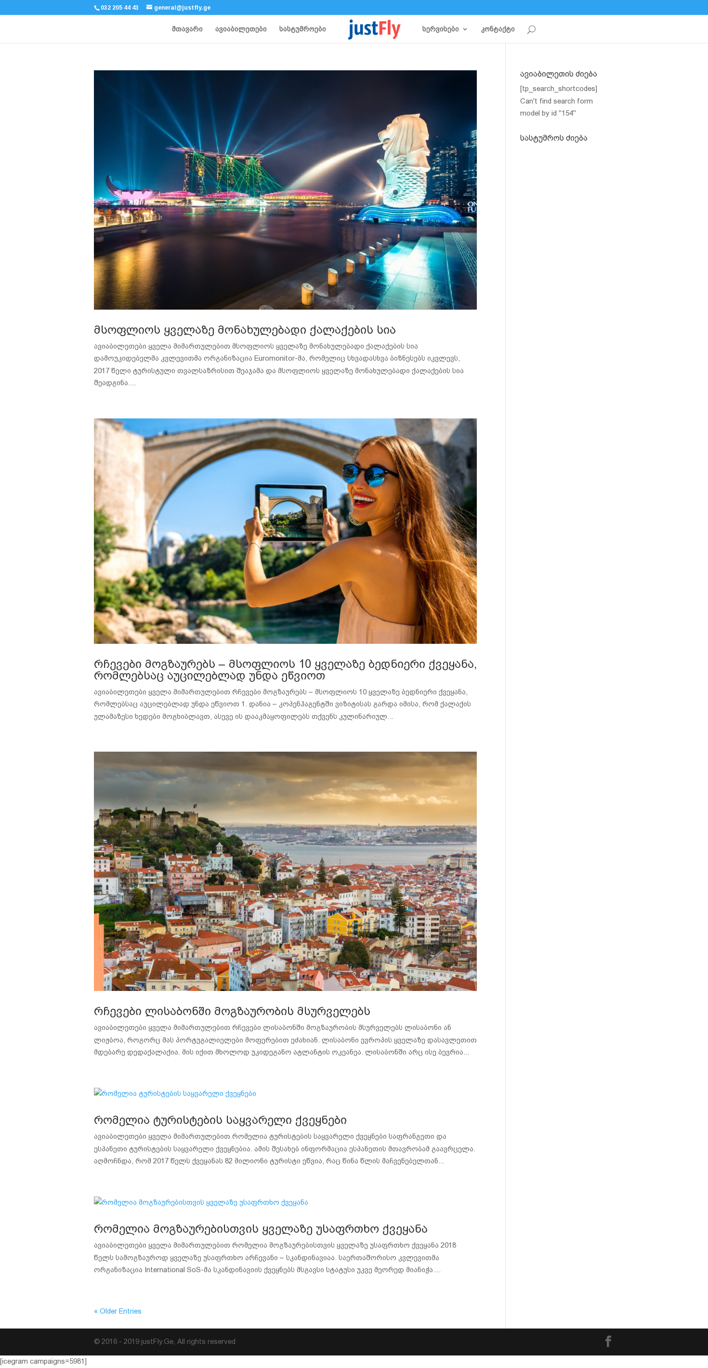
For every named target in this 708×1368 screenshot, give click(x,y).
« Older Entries (118, 1311)
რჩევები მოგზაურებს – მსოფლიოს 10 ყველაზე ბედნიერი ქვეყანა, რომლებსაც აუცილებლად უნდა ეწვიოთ (285, 669)
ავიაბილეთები (241, 29)
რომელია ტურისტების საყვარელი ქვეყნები (220, 1120)
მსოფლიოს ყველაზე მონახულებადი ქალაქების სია (245, 330)
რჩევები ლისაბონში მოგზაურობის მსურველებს (232, 1011)
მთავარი (187, 29)
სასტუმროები (302, 29)
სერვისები (440, 29)
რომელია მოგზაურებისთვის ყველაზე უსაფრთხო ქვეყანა (261, 1229)
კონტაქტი (498, 29)
